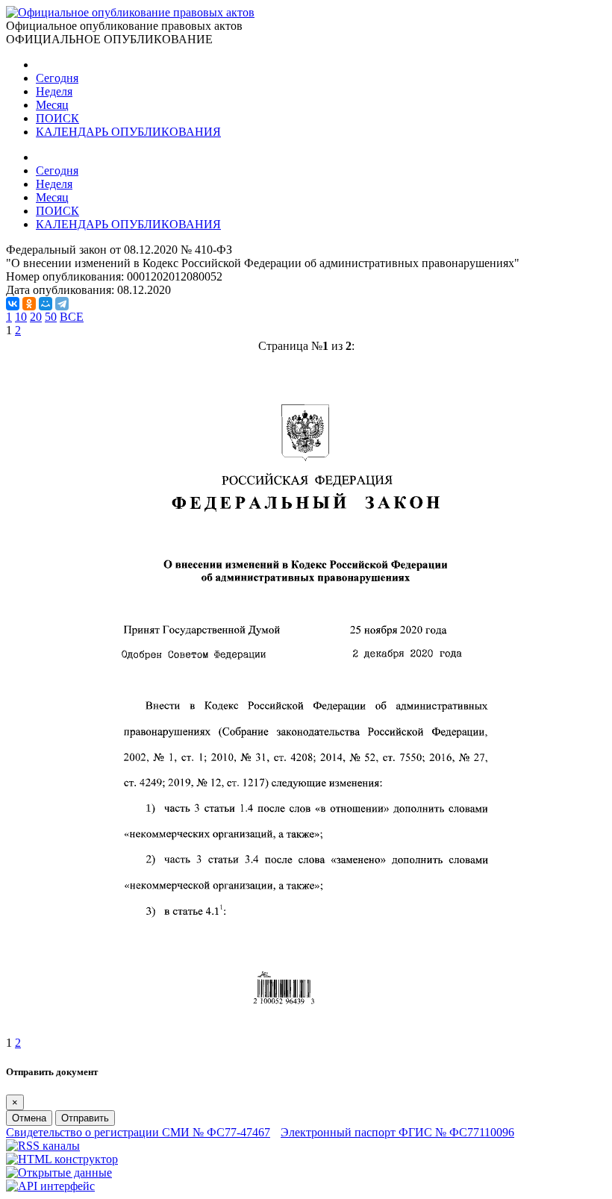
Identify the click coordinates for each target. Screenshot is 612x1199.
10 (21, 316)
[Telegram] (62, 303)
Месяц (52, 104)
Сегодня (57, 78)
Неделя (54, 91)
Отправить (85, 1118)
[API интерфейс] (50, 1186)
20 (36, 316)
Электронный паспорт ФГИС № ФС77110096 (397, 1132)
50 (51, 316)
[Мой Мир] (45, 303)
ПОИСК (57, 118)
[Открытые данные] (59, 1172)
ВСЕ (72, 316)
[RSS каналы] (43, 1145)
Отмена (29, 1118)
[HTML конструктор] (62, 1159)
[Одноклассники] (29, 303)
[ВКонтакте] (12, 303)
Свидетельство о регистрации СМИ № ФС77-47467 (138, 1132)
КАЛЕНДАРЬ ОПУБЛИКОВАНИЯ (128, 131)
